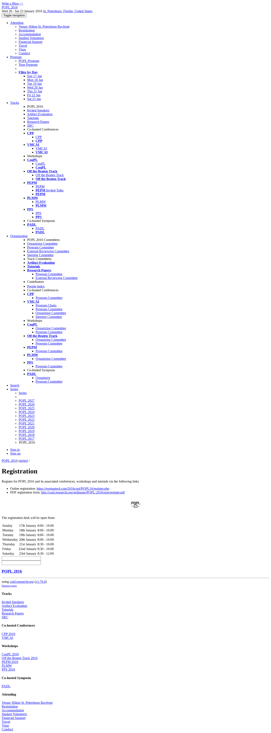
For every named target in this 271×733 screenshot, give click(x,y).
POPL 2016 (10, 460)
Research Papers (38, 122)
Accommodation (30, 34)
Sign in (15, 449)
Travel (23, 45)
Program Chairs (46, 305)
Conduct (24, 53)
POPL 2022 (27, 419)
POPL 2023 (27, 416)
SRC (30, 125)
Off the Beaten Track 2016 (19, 658)
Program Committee (40, 247)
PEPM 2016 (10, 662)
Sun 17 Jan (34, 76)
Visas (22, 49)
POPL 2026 (27, 404)
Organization (19, 236)
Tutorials (33, 118)
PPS (38, 213)
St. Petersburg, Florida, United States (67, 11)
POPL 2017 (27, 438)
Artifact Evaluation (40, 114)
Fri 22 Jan (33, 95)
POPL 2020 (27, 427)
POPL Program (29, 61)
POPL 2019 (27, 431)
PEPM (40, 186)
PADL (40, 228)
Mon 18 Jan (35, 80)
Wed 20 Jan (35, 87)
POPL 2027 (27, 400)
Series (23, 393)
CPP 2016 (8, 634)
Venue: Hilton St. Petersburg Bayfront (44, 26)
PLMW (41, 202)
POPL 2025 (27, 408)
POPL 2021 (27, 423)
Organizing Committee (42, 243)
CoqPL (40, 163)
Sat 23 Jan (34, 99)
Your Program (28, 64)
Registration (27, 30)
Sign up (15, 453)
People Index (36, 286)
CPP (39, 137)
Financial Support (30, 42)
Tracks (14, 103)
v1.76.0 (41, 581)
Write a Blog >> (12, 3)
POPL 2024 (27, 412)
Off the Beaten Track (50, 175)
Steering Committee (40, 255)
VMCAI (41, 148)
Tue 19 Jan (34, 83)
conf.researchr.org (22, 581)
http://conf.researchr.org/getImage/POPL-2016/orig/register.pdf (83, 492)
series (23, 460)
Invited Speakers (38, 110)
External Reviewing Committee (48, 251)
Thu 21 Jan (34, 91)
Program (16, 57)
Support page (9, 585)
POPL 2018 (27, 435)
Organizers (43, 378)
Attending (17, 23)
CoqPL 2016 (10, 654)
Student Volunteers (31, 38)
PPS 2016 (8, 669)
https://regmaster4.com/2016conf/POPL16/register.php (73, 488)
